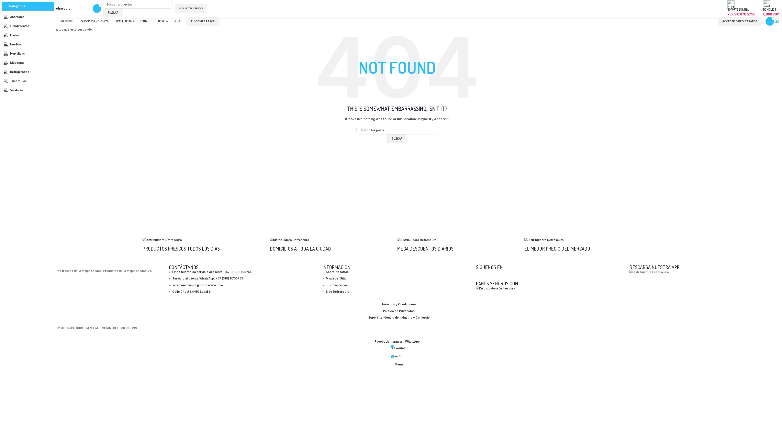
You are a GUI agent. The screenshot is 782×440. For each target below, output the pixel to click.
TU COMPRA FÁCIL (203, 21)
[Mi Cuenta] (712, 21)
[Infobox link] (397, 13)
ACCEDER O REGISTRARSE (739, 21)
